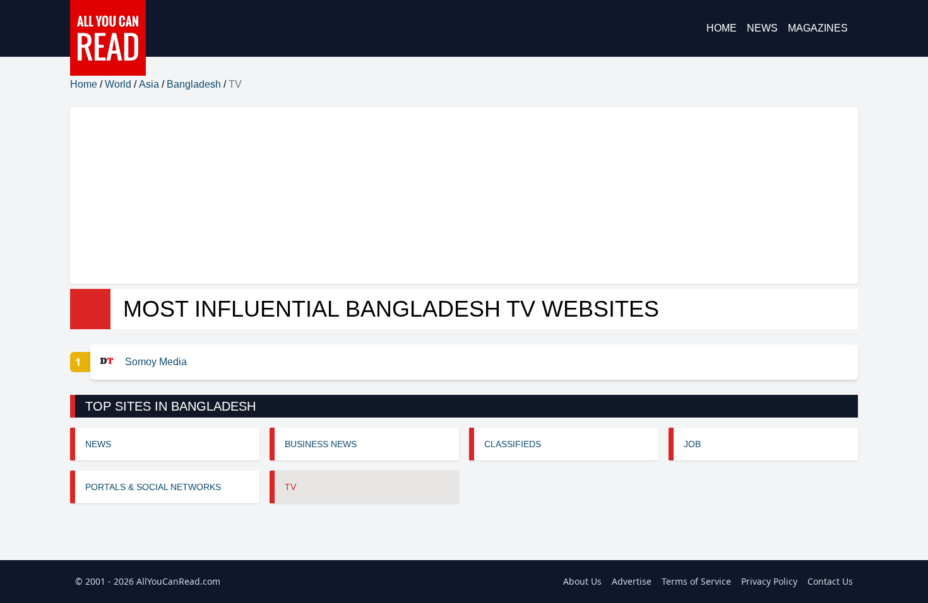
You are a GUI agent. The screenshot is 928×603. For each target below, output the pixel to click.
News (762, 28)
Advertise (631, 581)
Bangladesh (194, 84)
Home (721, 28)
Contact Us (830, 581)
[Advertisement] (449, 195)
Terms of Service (696, 581)
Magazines (818, 28)
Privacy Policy (769, 581)
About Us (582, 581)
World (118, 84)
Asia (149, 84)
